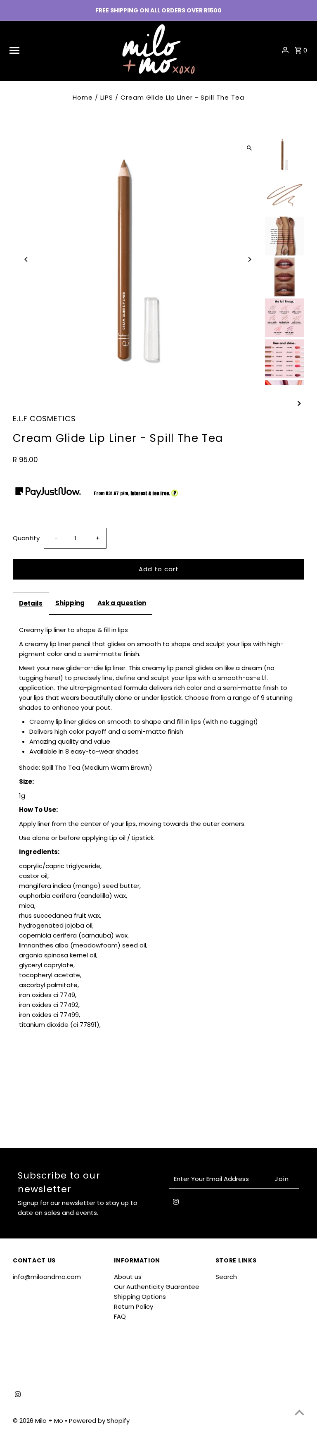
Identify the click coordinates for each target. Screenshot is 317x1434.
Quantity (26, 538)
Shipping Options (140, 1296)
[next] (299, 403)
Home (83, 97)
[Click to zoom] (249, 147)
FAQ (120, 1316)
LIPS (106, 97)
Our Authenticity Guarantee (156, 1286)
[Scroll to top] (299, 1412)
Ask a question (121, 603)
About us (128, 1276)
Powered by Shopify (99, 1420)
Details (31, 603)
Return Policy (133, 1306)
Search (226, 1276)
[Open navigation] (60, 50)
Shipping (70, 603)
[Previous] (26, 259)
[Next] (249, 259)
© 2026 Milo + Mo (39, 1420)
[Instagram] (176, 1203)
